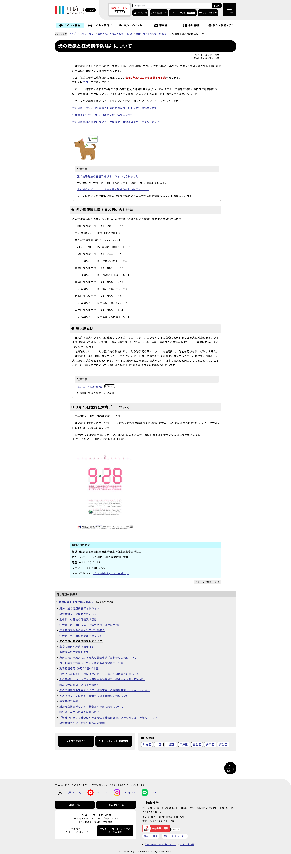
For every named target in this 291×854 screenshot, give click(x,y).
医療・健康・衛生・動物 (111, 34)
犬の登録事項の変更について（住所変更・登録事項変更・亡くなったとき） (117, 122)
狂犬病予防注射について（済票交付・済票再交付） (103, 115)
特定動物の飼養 (68, 701)
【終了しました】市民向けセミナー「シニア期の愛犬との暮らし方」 (100, 674)
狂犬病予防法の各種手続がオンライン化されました (108, 176)
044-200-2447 (89, 562)
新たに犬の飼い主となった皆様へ (79, 685)
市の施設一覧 (116, 805)
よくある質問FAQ (76, 741)
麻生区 (223, 744)
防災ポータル (119, 10)
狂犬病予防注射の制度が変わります (80, 636)
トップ (72, 34)
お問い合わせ (187, 844)
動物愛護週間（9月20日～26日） (80, 668)
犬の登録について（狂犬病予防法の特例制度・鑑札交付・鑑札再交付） (114, 108)
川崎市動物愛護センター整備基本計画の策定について (91, 706)
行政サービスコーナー (174, 836)
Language (142, 13)
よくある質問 (159, 13)
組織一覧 (74, 805)
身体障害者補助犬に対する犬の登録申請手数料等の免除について (98, 657)
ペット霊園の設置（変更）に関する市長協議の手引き (91, 663)
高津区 (184, 744)
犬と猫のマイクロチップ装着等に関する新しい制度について (113, 189)
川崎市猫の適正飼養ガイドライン (79, 608)
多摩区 (210, 744)
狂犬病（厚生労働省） (95, 387)
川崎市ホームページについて (160, 844)
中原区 (171, 744)
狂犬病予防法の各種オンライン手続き (82, 630)
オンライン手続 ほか (208, 13)
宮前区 (197, 744)
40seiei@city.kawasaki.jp (111, 573)
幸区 (158, 744)
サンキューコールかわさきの (115, 830)
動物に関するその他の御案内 (151, 34)
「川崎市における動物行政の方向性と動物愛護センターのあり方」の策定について (108, 717)
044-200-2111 (158, 821)
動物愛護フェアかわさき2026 (77, 614)
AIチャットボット (182, 12)
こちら (87, 82)
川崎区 (147, 744)
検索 (218, 5)
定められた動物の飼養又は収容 (78, 619)
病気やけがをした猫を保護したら (79, 712)
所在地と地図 (151, 836)
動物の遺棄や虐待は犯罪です (76, 646)
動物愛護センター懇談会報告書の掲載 (82, 723)
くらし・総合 (87, 34)
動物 (129, 34)
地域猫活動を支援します (74, 652)
